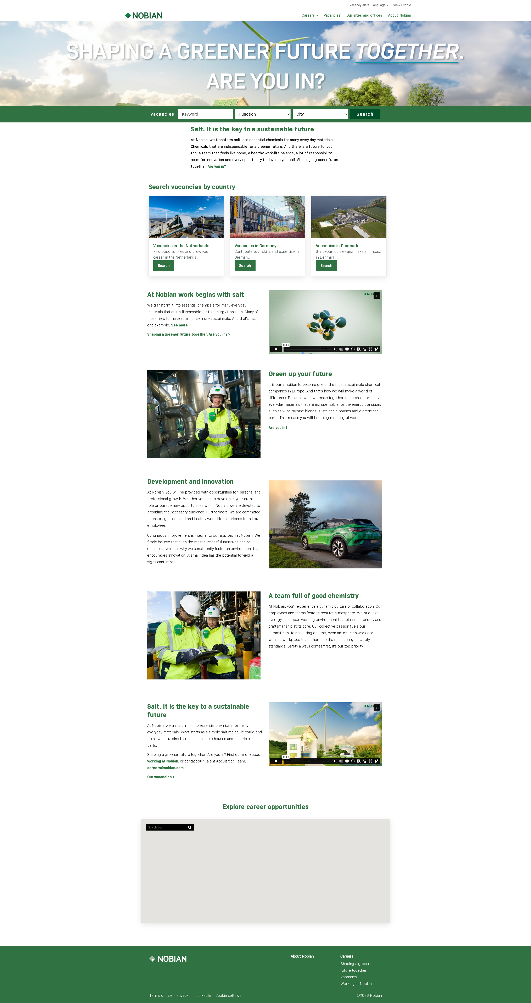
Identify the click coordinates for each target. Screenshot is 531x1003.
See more (179, 325)
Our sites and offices (364, 15)
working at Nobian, (163, 761)
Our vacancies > (161, 777)
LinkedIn (204, 995)
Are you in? (217, 166)
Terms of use (160, 995)
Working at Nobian (356, 983)
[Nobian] (138, 15)
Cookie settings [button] (228, 995)
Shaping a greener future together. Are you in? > (188, 334)
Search (365, 114)
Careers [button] (309, 15)
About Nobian (399, 15)
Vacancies (332, 15)
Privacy (182, 995)
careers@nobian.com (165, 768)
